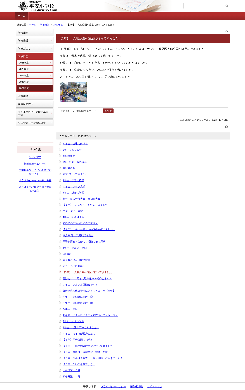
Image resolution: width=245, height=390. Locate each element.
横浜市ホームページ (35, 163)
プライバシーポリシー (113, 386)
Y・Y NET (35, 157)
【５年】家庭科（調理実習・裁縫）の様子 (86, 352)
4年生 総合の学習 (73, 192)
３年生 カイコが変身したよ (79, 333)
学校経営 (23, 40)
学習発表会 (69, 168)
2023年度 (24, 82)
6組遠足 (67, 253)
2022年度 (58, 24)
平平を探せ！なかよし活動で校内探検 (84, 241)
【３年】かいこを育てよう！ (79, 364)
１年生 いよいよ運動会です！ (80, 284)
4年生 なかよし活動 (75, 247)
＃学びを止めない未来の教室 (35, 180)
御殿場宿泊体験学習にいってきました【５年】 (89, 290)
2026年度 (24, 62)
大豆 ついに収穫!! (73, 266)
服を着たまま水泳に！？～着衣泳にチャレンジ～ (90, 315)
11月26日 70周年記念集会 (78, 235)
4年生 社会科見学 (73, 217)
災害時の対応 (25, 104)
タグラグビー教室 (73, 211)
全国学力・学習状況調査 (32, 122)
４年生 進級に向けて (75, 143)
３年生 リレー (71, 309)
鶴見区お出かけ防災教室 (76, 260)
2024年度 (24, 75)
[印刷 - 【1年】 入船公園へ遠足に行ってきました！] (226, 30)
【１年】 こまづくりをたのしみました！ (86, 204)
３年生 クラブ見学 (74, 186)
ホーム (21, 15)
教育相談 (23, 96)
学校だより (24, 48)
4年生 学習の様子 (73, 180)
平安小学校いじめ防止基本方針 (33, 113)
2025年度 (24, 69)
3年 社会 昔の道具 (75, 161)
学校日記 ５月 (71, 370)
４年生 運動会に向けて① (78, 302)
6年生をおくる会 (72, 149)
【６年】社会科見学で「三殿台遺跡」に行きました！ (93, 358)
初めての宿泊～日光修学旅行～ (80, 223)
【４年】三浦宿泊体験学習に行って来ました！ (89, 345)
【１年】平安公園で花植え (78, 339)
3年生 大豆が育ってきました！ (81, 327)
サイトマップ (154, 386)
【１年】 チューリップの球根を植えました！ (89, 229)
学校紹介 (23, 32)
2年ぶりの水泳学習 (73, 321)
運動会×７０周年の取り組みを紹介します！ (87, 278)
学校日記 (44, 24)
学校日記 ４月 (71, 376)
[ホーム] (99, 6)
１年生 (108, 111)
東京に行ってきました (75, 174)
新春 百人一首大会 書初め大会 (81, 198)
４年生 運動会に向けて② (78, 296)
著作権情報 (136, 386)
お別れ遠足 (69, 155)
